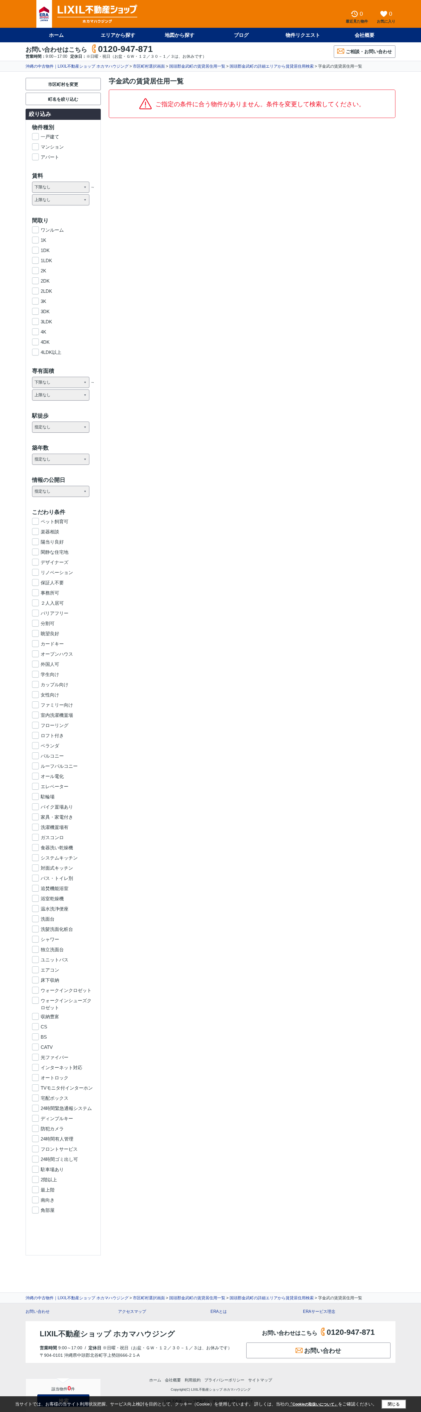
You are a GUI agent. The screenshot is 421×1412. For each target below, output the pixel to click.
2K (43, 270)
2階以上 (49, 1179)
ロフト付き (52, 735)
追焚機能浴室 (54, 888)
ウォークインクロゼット (66, 990)
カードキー (52, 643)
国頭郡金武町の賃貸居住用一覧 (197, 66)
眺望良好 (50, 633)
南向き (48, 1200)
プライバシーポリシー (224, 1380)
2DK (45, 281)
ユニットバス (54, 959)
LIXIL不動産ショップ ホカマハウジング (107, 1334)
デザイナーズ (54, 562)
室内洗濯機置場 (57, 715)
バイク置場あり (57, 806)
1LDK (46, 260)
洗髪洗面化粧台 (57, 929)
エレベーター (54, 786)
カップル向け (54, 684)
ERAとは (219, 1311)
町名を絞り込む (63, 99)
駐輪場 (48, 796)
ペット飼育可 (54, 521)
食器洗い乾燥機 (57, 847)
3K (43, 301)
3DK (45, 311)
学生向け (50, 674)
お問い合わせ (38, 1311)
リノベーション (57, 572)
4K (43, 331)
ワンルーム (52, 230)
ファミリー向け (57, 705)
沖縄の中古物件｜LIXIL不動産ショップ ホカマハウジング (77, 66)
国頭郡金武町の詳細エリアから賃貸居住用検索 (272, 66)
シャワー (50, 939)
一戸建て (50, 136)
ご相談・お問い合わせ (369, 51)
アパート (50, 157)
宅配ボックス (54, 1098)
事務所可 (50, 592)
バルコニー (52, 756)
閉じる (394, 1404)
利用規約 (193, 1380)
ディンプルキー (57, 1118)
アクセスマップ (132, 1311)
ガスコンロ (52, 837)
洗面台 (48, 919)
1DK (45, 250)
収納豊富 (50, 1016)
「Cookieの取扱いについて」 (313, 1404)
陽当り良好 (52, 541)
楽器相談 (50, 531)
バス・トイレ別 (57, 878)
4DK (45, 342)
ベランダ (50, 745)
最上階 (48, 1189)
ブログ (241, 35)
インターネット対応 (61, 1067)
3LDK (46, 321)
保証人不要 (52, 582)
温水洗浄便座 (54, 908)
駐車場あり (52, 1169)
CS (44, 1026)
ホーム (56, 35)
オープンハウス (57, 654)
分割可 (48, 623)
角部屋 (48, 1210)
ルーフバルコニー (59, 766)
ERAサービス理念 (319, 1311)
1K (43, 240)
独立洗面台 (52, 949)
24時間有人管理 (57, 1138)
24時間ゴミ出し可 (59, 1159)
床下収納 (50, 980)
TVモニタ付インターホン (67, 1088)
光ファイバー (54, 1057)
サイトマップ (260, 1380)
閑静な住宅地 (54, 552)
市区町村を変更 (63, 84)
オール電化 (52, 776)
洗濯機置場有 (54, 827)
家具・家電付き (57, 817)
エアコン (50, 970)
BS (44, 1037)
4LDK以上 (51, 352)
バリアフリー (54, 613)
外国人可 (50, 664)
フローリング (54, 725)
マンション (52, 146)
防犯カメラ (52, 1128)
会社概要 (364, 35)
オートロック (54, 1077)
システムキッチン (59, 857)
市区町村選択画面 (149, 66)
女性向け (50, 694)
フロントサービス (59, 1149)
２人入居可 (52, 603)
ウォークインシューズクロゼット (66, 1001)
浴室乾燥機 (52, 898)
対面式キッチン (57, 868)
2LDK (46, 291)
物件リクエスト (303, 35)
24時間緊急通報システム (66, 1108)
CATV (47, 1047)
